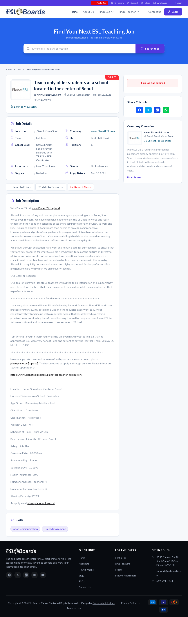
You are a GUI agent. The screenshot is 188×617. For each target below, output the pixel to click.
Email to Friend (22, 186)
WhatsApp (162, 2)
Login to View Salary (25, 106)
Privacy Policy (128, 603)
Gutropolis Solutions (104, 603)
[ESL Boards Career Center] (21, 551)
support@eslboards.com (168, 573)
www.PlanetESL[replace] (46, 208)
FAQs (82, 581)
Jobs (19, 69)
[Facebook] (9, 575)
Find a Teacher (127, 11)
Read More (134, 177)
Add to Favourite (52, 186)
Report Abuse (82, 186)
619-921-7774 (164, 581)
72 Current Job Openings (157, 140)
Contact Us (85, 587)
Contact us (154, 11)
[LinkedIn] (26, 575)
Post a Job (101, 2)
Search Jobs (152, 48)
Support (134, 2)
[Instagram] (34, 575)
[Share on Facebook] (139, 110)
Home (74, 11)
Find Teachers (122, 563)
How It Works (86, 569)
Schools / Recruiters (125, 575)
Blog (81, 575)
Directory (119, 2)
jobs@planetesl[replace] (41, 503)
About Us (88, 11)
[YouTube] (43, 575)
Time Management (55, 528)
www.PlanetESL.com (49, 94)
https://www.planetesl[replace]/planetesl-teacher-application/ (46, 374)
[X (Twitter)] (17, 575)
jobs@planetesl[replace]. (24, 363)
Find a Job (104, 11)
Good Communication (25, 528)
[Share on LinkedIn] (157, 110)
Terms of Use (74, 608)
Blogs (147, 2)
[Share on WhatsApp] (166, 110)
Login (179, 2)
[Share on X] (148, 110)
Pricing (118, 569)
